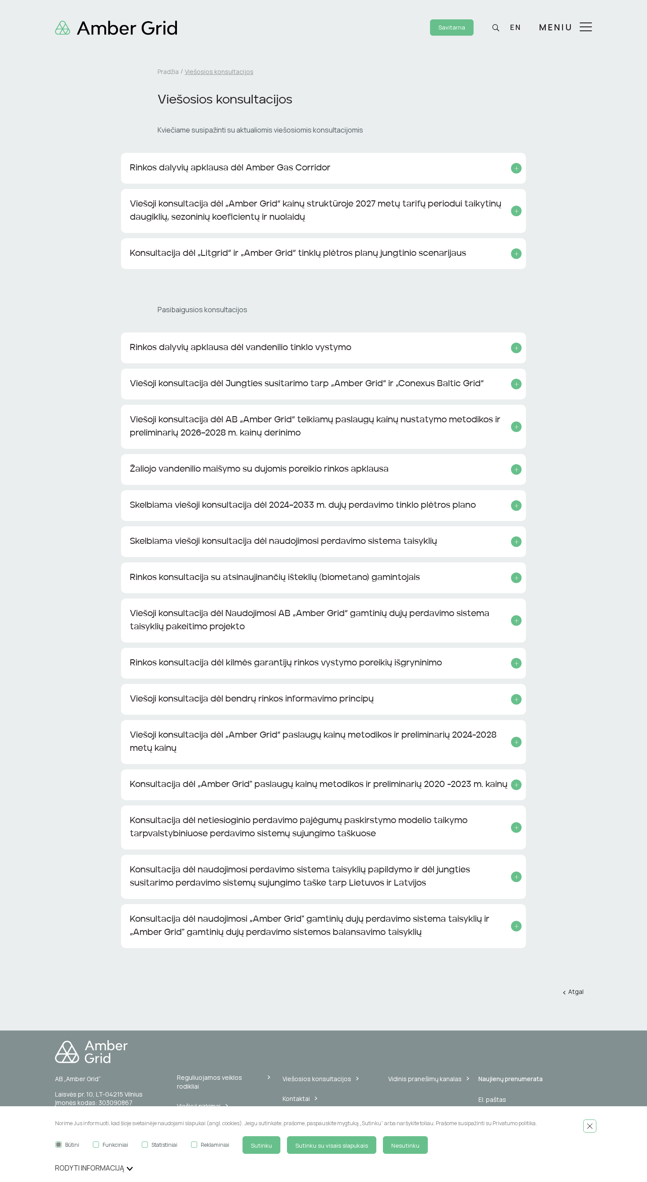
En (516, 27)
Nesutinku (405, 1145)
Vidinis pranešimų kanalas (425, 1079)
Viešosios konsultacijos (317, 1079)
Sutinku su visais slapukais (331, 1145)
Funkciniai (115, 1145)
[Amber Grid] (116, 27)
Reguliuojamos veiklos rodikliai (209, 1081)
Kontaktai (296, 1098)
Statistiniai (164, 1145)
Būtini (72, 1145)
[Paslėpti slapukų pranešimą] (589, 1126)
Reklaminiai (215, 1145)
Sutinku (261, 1145)
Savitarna (451, 27)
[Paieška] (495, 28)
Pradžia (168, 71)
